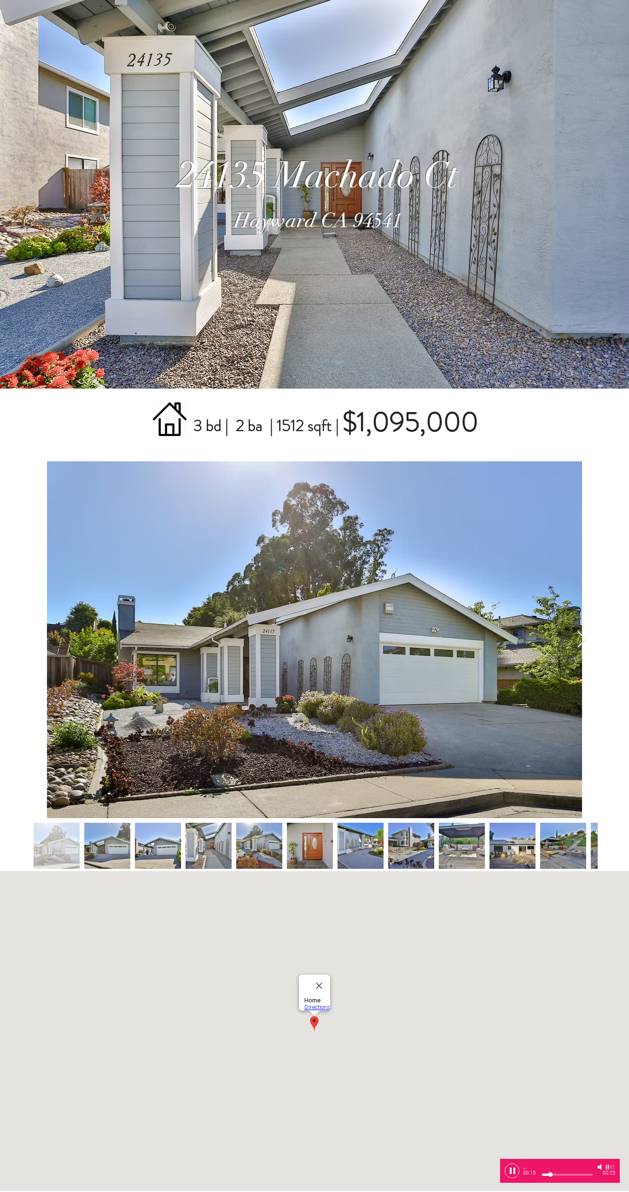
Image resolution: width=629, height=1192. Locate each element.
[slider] (610, 1167)
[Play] (512, 1170)
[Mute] (600, 1167)
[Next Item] (582, 640)
